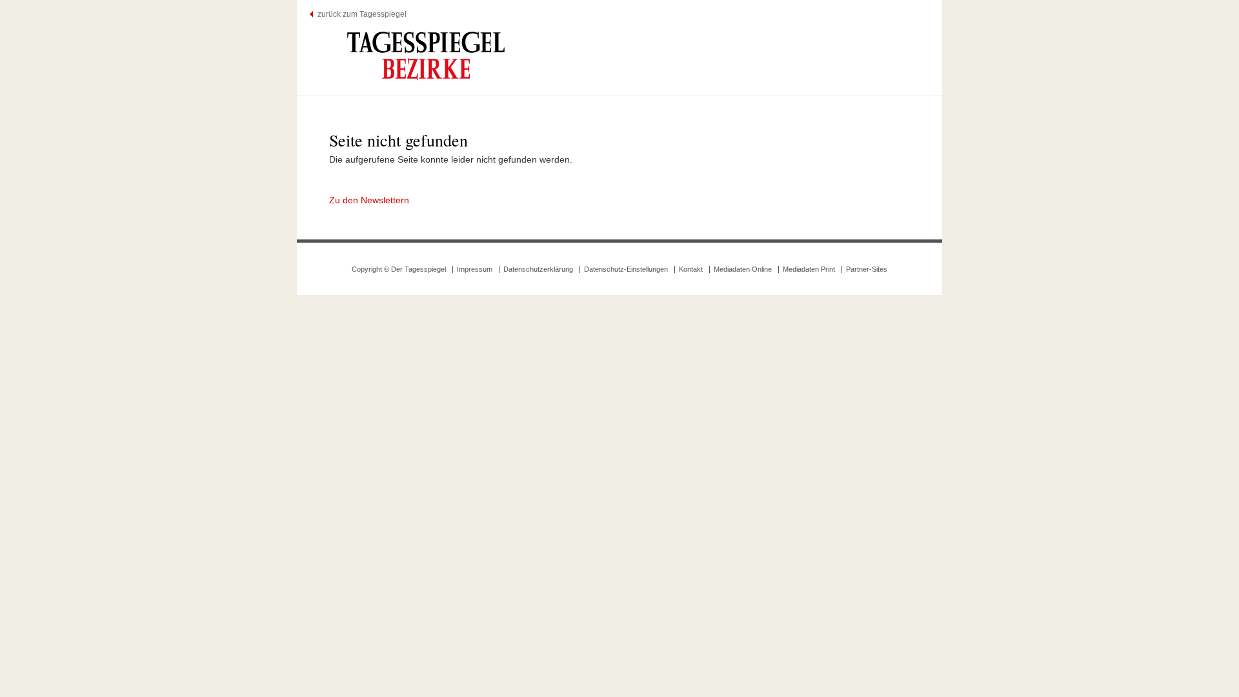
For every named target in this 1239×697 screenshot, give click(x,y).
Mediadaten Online (743, 269)
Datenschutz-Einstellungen (626, 269)
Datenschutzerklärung (538, 269)
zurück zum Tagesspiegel (362, 14)
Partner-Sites (866, 269)
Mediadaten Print (809, 269)
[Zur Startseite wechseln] (426, 55)
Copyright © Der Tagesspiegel (399, 269)
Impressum (474, 269)
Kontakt (691, 269)
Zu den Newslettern (369, 200)
